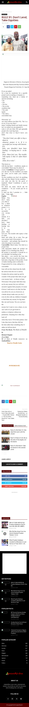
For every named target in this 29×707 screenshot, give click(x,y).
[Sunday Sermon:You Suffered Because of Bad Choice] (6, 624)
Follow (24, 479)
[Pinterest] (15, 26)
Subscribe (23, 486)
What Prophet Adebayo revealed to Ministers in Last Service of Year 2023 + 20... (17, 541)
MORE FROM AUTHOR (20, 425)
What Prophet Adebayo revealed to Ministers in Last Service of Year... (18, 600)
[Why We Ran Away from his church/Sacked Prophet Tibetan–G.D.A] (5, 533)
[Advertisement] (14, 7)
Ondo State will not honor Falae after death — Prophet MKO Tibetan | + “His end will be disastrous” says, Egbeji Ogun (8, 416)
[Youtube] (21, 699)
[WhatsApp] (19, 26)
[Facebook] (8, 26)
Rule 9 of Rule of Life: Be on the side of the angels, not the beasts (18, 439)
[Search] (26, 2)
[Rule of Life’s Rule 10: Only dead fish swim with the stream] (6, 432)
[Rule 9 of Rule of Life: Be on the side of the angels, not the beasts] (6, 440)
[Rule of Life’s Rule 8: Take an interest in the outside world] (6, 447)
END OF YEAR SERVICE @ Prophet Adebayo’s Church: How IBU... (19, 584)
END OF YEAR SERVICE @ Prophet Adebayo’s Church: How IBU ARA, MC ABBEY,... (17, 524)
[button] (2, 2)
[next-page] (5, 454)
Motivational (9, 11)
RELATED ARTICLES (8, 425)
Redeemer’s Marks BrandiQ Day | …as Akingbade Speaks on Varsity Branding (21, 414)
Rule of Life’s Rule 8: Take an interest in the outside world (18, 447)
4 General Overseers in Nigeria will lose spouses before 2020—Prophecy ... (19, 631)
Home (3, 11)
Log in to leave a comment (14, 464)
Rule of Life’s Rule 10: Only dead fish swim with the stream (18, 432)
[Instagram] (12, 698)
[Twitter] (12, 26)
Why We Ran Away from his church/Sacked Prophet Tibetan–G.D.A (17, 533)
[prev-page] (3, 454)
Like (25, 476)
